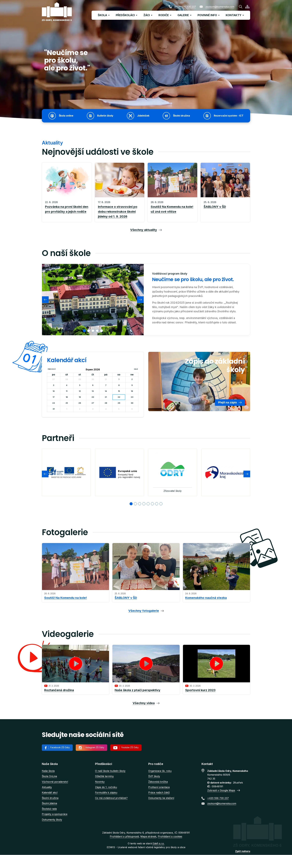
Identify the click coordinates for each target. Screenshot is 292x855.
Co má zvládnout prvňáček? (111, 797)
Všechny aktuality (143, 230)
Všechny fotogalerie (143, 611)
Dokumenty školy (52, 819)
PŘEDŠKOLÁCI (125, 15)
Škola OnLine (49, 776)
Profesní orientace (159, 787)
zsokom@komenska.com (219, 6)
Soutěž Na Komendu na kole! (65, 598)
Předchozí (52, 369)
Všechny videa (144, 703)
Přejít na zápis (227, 402)
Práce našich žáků (159, 792)
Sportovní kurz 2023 (200, 690)
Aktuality (47, 787)
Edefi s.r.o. (158, 843)
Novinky (100, 781)
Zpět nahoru (242, 851)
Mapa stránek (148, 836)
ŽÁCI (146, 15)
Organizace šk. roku (160, 770)
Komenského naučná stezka (206, 598)
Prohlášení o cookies (170, 836)
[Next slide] (140, 299)
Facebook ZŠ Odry (60, 747)
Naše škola (48, 770)
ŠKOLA (102, 15)
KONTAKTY (233, 15)
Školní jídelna (49, 803)
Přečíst (67, 209)
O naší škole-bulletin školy (110, 770)
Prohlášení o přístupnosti (124, 836)
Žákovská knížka (158, 781)
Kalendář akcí (49, 792)
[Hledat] (240, 6)
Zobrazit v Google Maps (221, 790)
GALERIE (183, 15)
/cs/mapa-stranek (247, 6)
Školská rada (49, 808)
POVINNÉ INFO (207, 15)
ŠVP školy (154, 776)
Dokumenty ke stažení (161, 797)
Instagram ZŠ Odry (95, 747)
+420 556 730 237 (185, 6)
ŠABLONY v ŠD (126, 598)
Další (136, 369)
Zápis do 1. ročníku (106, 787)
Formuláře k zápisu (106, 792)
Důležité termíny (104, 776)
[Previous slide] (45, 299)
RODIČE (163, 15)
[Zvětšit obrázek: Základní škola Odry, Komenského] (93, 299)
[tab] (84, 331)
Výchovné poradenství (55, 781)
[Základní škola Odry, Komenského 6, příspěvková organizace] (57, 11)
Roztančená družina (59, 690)
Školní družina (50, 797)
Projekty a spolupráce (54, 814)
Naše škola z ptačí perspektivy (137, 690)
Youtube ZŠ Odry (130, 747)
